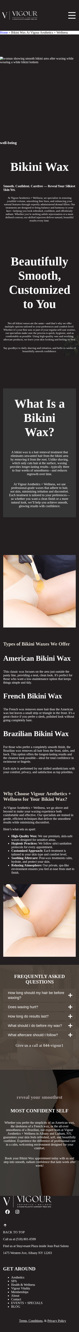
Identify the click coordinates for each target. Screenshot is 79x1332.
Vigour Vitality (20, 1288)
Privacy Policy (56, 1320)
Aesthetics (17, 1277)
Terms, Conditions (31, 1320)
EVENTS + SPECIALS (27, 1303)
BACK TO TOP (14, 1232)
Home (4, 32)
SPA (14, 1281)
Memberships (19, 1292)
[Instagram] (17, 1212)
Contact (16, 1299)
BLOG (15, 1306)
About (15, 1295)
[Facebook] (7, 1212)
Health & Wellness (23, 1284)
